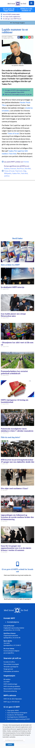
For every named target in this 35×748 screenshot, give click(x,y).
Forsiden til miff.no (9, 662)
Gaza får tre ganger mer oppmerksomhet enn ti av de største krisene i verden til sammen (16, 548)
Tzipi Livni (18, 171)
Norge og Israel (8, 669)
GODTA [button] (10, 744)
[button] (29, 37)
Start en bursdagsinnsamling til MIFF (18, 719)
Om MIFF (7, 681)
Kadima (7, 168)
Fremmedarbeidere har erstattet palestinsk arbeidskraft (14, 372)
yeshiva (6, 176)
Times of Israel (13, 133)
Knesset (13, 168)
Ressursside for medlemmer (12, 689)
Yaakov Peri (16, 173)
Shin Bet (28, 168)
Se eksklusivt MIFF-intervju (12, 287)
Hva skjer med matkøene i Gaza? (14, 488)
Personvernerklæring (10, 691)
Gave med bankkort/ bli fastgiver (17, 712)
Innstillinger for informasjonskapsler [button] (14, 740)
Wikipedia (7, 173)
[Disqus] (17, 206)
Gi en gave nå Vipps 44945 (8, 10)
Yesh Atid (24, 173)
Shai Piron (20, 168)
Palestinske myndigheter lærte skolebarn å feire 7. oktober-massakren (17, 430)
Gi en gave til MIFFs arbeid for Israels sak (17, 570)
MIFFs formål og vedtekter (12, 686)
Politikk (26, 162)
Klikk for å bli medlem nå (26, 10)
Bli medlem (7, 679)
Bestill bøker (17, 238)
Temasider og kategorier (11, 666)
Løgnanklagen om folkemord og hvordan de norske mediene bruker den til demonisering (17, 517)
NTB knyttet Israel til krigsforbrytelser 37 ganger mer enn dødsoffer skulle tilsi (17, 461)
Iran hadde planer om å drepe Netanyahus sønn (13, 315)
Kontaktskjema (13, 622)
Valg (24, 171)
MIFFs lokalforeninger (10, 684)
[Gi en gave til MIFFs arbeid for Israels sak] (17, 564)
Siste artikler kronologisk (11, 664)
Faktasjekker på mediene (11, 671)
